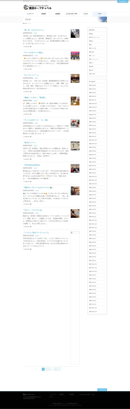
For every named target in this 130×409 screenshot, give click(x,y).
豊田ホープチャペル (63, 403)
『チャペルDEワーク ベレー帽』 (36, 120)
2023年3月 (93, 209)
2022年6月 (93, 242)
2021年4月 (93, 293)
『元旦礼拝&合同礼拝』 (32, 165)
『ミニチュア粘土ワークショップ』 (36, 232)
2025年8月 (93, 110)
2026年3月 (93, 96)
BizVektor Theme (65, 405)
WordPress (57, 405)
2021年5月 (93, 289)
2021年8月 (93, 278)
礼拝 (92, 70)
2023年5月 (93, 202)
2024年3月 (93, 169)
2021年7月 (93, 282)
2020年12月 (94, 307)
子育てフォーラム (95, 37)
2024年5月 (93, 162)
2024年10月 (94, 143)
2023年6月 (93, 198)
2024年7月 (93, 154)
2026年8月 (93, 85)
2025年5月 (93, 121)
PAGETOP (103, 389)
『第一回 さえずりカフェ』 (34, 30)
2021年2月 (93, 300)
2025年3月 (93, 129)
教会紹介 (62, 394)
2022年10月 (94, 227)
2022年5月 (93, 246)
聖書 (92, 66)
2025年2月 (93, 132)
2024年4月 (93, 165)
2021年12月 (94, 264)
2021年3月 (93, 297)
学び (92, 62)
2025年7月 (93, 114)
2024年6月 (93, 158)
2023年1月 (93, 216)
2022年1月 (93, 260)
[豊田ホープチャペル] (37, 8)
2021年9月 (93, 275)
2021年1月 (93, 304)
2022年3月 (93, 253)
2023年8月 (93, 191)
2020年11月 (94, 311)
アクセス (93, 394)
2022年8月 (93, 235)
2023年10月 (94, 183)
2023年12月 (94, 176)
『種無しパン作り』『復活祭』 (35, 97)
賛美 (92, 33)
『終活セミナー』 (29, 142)
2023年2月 (93, 213)
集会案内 (72, 394)
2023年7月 (93, 194)
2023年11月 (94, 180)
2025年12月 (94, 103)
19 (55, 369)
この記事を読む (26, 46)
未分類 (35, 33)
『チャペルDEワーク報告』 (33, 52)
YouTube (93, 73)
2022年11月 (94, 224)
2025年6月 (93, 118)
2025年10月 (94, 107)
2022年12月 (94, 220)
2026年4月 (93, 92)
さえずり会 (93, 48)
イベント (93, 55)
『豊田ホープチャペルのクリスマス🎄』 (38, 187)
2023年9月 (93, 187)
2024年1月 (93, 173)
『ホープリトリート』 (31, 75)
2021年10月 (94, 271)
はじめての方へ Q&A (84, 394)
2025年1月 (93, 136)
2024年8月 (93, 151)
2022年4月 (93, 249)
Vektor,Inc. (73, 405)
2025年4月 (93, 125)
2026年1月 (93, 100)
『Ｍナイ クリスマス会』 (33, 210)
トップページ (53, 394)
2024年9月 (93, 147)
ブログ (51, 396)
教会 (92, 41)
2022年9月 (93, 231)
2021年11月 (94, 267)
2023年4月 (93, 205)
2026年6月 (93, 89)
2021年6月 (93, 286)
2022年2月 (93, 256)
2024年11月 (94, 140)
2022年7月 (93, 238)
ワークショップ (94, 59)
